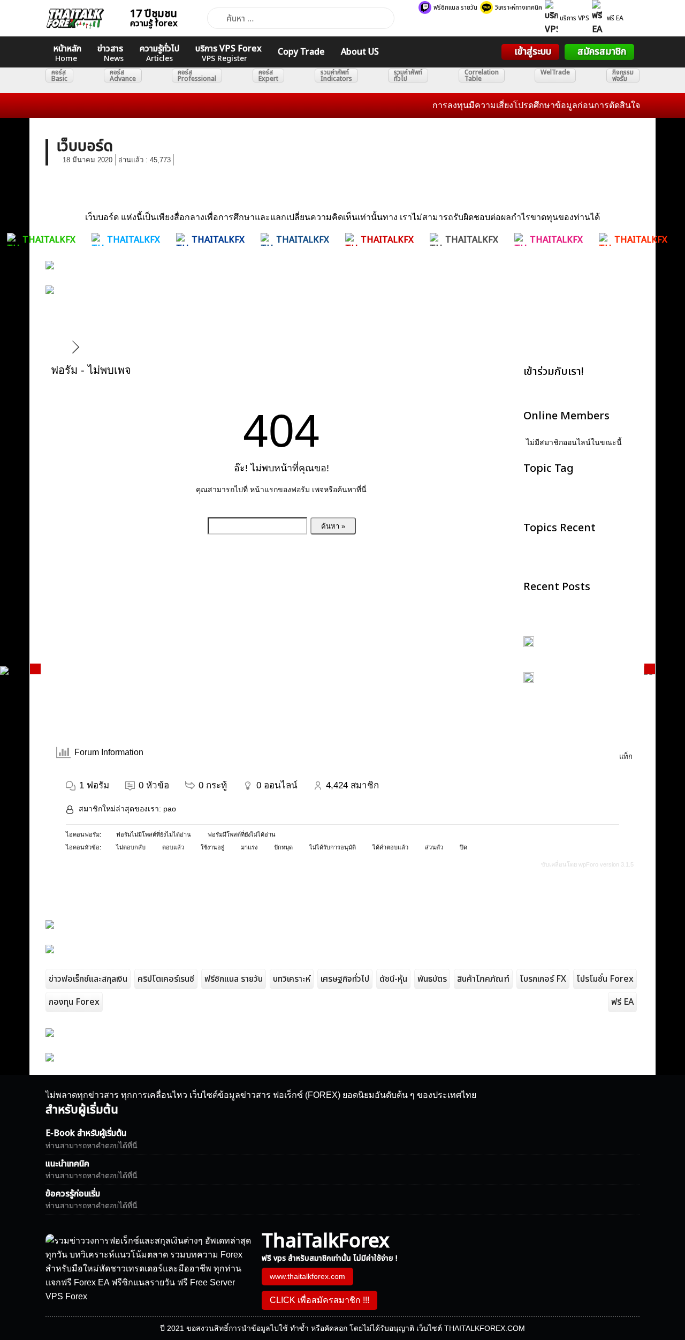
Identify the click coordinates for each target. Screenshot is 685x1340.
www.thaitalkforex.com (307, 1276)
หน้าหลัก (67, 53)
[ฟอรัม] (61, 347)
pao (169, 808)
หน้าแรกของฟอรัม (280, 489)
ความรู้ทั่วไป (159, 53)
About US (360, 52)
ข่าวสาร (110, 53)
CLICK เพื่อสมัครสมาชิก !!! (319, 1300)
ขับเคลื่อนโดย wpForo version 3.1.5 (586, 864)
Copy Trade (301, 52)
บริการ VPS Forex (228, 53)
